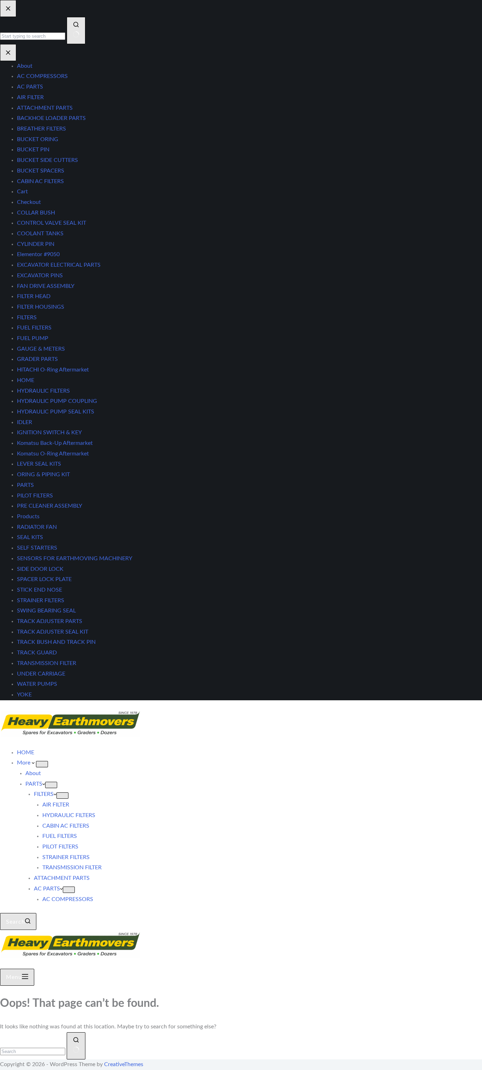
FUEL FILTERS (59, 836)
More (24, 763)
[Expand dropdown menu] (42, 764)
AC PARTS (47, 888)
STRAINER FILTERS (66, 857)
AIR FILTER (55, 805)
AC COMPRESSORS (67, 899)
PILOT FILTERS (60, 847)
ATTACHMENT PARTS (62, 878)
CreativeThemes (123, 1064)
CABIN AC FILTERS (65, 826)
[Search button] (76, 1045)
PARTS (33, 784)
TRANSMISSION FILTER (72, 867)
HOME (25, 752)
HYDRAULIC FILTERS (68, 815)
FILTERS (44, 794)
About (33, 773)
